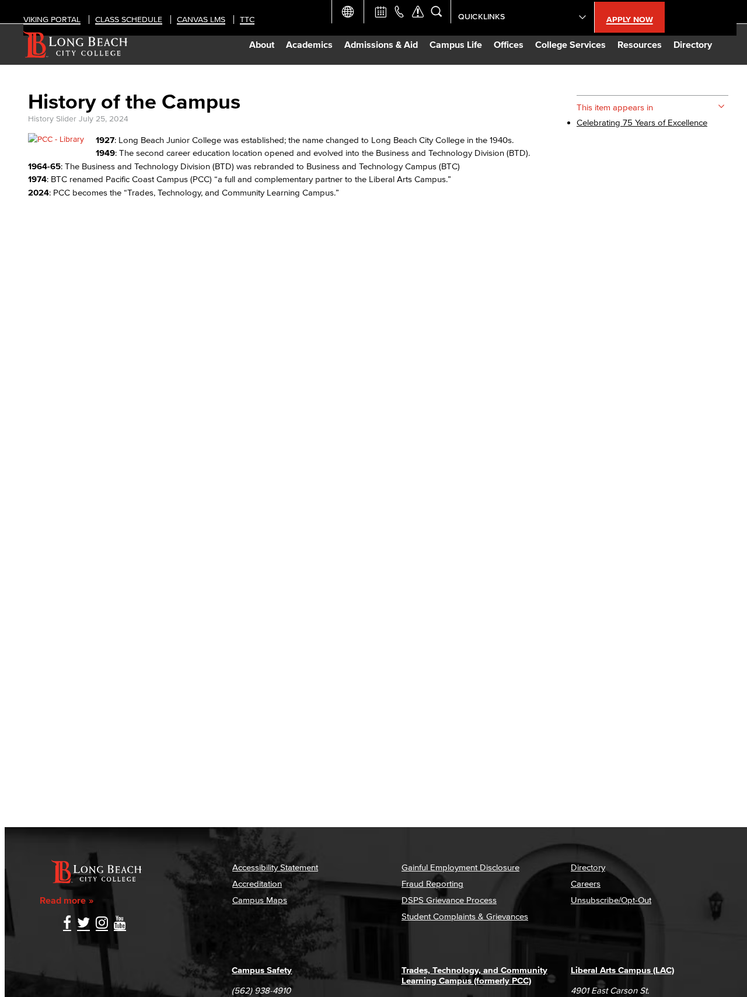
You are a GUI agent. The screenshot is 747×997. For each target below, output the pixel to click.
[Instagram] (102, 924)
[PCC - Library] (56, 139)
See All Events (380, 11)
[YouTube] (120, 924)
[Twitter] (83, 924)
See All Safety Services (418, 11)
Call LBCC (399, 11)
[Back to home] (75, 44)
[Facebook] (67, 924)
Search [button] (436, 11)
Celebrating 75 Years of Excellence (642, 122)
